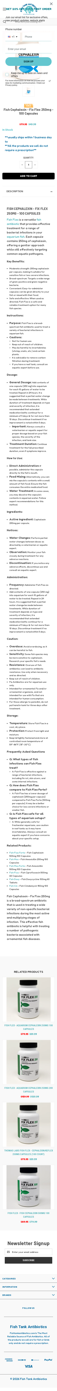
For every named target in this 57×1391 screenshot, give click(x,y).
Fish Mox (14, 859)
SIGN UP (28, 61)
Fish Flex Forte (17, 852)
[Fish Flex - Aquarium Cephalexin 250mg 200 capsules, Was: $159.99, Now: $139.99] (28, 1062)
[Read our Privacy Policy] (50, 81)
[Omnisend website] (28, 102)
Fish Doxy (14, 879)
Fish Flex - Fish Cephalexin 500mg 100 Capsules (28, 1215)
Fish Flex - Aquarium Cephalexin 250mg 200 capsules (28, 1090)
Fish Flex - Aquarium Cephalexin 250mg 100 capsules (28, 1027)
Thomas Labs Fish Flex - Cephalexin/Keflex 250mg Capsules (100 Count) (28, 1152)
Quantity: (28, 157)
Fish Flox (14, 872)
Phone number (13, 29)
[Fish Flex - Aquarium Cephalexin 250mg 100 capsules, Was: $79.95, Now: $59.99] (28, 999)
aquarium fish (16, 236)
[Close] (51, 4)
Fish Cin (13, 885)
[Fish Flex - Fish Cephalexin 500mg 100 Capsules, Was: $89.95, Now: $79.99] (28, 1187)
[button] (28, 191)
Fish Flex (13, 219)
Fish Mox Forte (17, 866)
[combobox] (12, 37)
